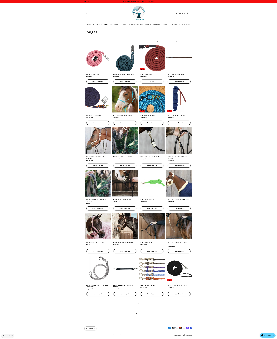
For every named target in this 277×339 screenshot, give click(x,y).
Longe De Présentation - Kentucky (178, 199)
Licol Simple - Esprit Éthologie (122, 115)
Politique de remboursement (128, 334)
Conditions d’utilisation (154, 334)
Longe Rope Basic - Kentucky (95, 242)
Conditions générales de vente (185, 334)
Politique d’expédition (166, 334)
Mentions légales (177, 335)
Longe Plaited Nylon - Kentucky (123, 242)
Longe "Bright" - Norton (147, 285)
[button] (86, 13)
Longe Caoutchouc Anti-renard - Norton (123, 285)
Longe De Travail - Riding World (177, 285)
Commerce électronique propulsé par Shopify (111, 334)
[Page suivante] (143, 304)
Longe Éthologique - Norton (176, 115)
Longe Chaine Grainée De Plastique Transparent (97, 285)
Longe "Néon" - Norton (147, 199)
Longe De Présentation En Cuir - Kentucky (178, 157)
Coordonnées (175, 334)
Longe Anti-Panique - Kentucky (150, 156)
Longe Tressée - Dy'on (147, 242)
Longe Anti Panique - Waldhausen (123, 74)
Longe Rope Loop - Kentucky (122, 199)
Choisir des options (97, 81)
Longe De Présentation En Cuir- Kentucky (96, 157)
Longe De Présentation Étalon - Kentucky (96, 200)
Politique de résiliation (187, 335)
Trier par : (158, 42)
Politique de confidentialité (142, 334)
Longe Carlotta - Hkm (93, 74)
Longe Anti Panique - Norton (176, 74)
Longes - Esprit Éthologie (148, 115)
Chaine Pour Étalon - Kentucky (122, 156)
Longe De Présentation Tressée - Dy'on (178, 243)
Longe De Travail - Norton (94, 115)
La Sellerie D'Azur (97, 334)
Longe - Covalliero (146, 74)
